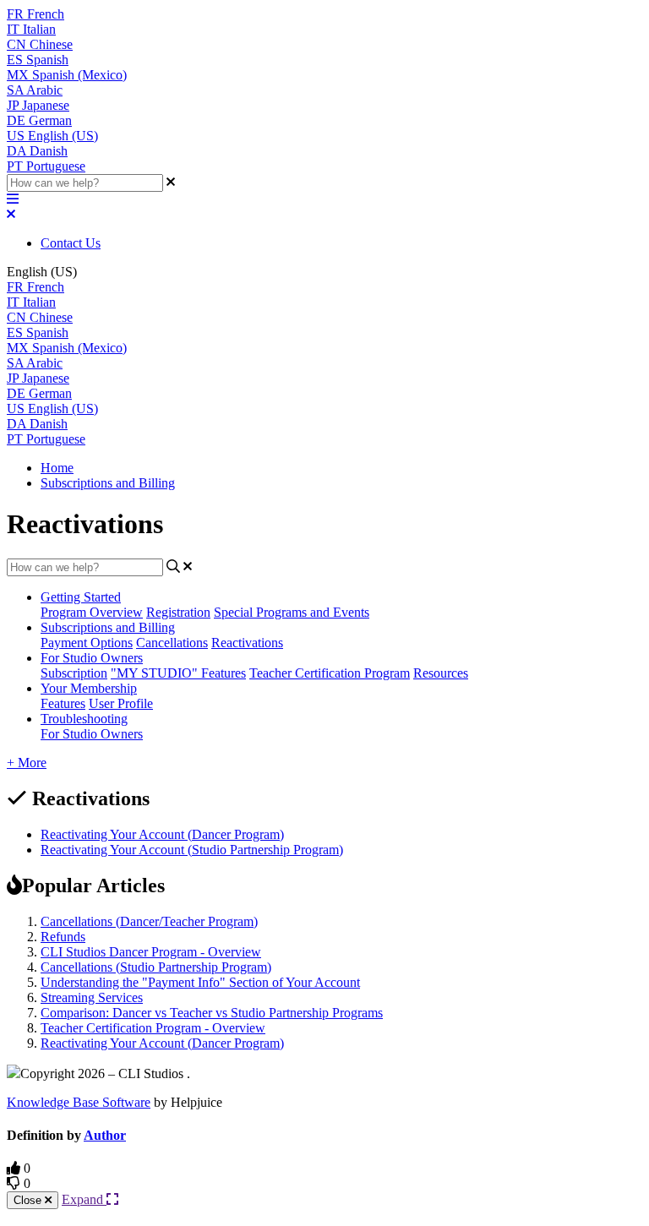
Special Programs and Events (291, 612)
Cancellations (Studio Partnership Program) (156, 967)
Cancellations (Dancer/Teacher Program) (149, 921)
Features (63, 703)
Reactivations (247, 642)
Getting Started (81, 597)
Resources (440, 673)
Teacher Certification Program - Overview (153, 1028)
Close (29, 1200)
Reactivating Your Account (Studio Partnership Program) (192, 849)
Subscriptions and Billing (108, 483)
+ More (26, 762)
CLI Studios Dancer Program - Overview (151, 952)
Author (105, 1135)
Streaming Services (92, 997)
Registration (178, 612)
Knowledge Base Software (78, 1102)
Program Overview (92, 612)
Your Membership (89, 688)
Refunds (63, 936)
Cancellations (172, 642)
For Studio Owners (92, 658)
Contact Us (71, 243)
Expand (84, 1199)
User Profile (121, 703)
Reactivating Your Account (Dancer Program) (162, 834)
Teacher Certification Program (329, 673)
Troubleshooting (84, 718)
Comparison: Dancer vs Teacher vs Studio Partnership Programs (212, 1012)
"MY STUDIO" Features (178, 673)
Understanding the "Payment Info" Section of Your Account (200, 982)
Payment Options (87, 642)
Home (57, 467)
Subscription (74, 673)
